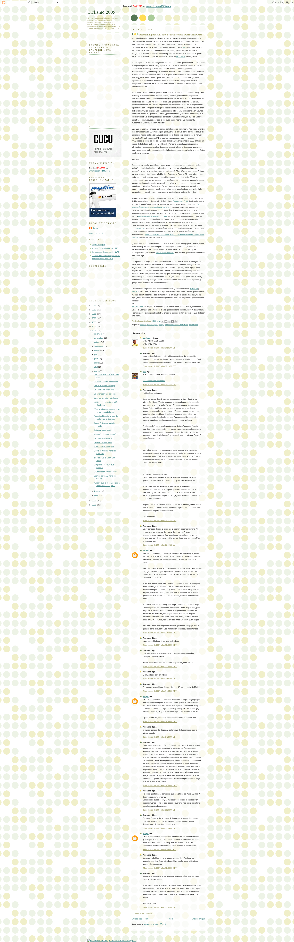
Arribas (143, 325)
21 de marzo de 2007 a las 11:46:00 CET (159, 545)
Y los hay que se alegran (104, 447)
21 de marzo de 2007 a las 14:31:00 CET (160, 679)
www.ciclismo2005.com (158, 6)
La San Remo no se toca (104, 390)
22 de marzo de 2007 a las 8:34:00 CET (159, 850)
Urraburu (194, 289)
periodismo (193, 325)
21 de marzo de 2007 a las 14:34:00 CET (160, 691)
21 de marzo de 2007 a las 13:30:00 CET (160, 645)
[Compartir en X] (169, 321)
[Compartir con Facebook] (172, 321)
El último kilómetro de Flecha (105, 472)
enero (97, 495)
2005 (94, 505)
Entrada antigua (198, 919)
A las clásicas (137, 307)
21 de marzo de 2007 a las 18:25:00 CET (160, 785)
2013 (94, 306)
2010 (94, 318)
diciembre (98, 334)
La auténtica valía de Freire (105, 394)
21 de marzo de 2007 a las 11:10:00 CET (159, 366)
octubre (97, 342)
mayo (96, 363)
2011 (94, 314)
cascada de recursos (165, 252)
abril (96, 367)
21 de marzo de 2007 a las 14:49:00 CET (160, 737)
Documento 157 (138, 228)
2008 (94, 326)
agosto (97, 350)
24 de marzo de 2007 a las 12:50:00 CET (160, 907)
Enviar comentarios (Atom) (155, 924)
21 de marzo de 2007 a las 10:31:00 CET (160, 348)
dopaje (161, 325)
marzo (97, 371)
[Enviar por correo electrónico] (163, 321)
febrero (97, 491)
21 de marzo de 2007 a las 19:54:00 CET (160, 828)
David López (152, 325)
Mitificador (147, 338)
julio (96, 354)
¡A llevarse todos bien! (103, 442)
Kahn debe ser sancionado (154, 381)
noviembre (98, 338)
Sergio (146, 550)
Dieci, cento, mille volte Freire (106, 398)
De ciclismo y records (103, 438)
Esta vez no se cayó (102, 430)
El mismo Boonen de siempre (106, 381)
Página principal (98, 245)
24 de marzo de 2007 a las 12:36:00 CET (160, 868)
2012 (94, 310)
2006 (94, 501)
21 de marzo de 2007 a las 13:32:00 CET (160, 666)
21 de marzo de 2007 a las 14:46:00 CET (160, 722)
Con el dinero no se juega (104, 385)
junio (96, 359)
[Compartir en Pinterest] (175, 321)
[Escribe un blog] (166, 321)
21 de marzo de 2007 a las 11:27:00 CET (159, 521)
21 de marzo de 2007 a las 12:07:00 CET (160, 633)
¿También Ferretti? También (105, 434)
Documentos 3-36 (180, 201)
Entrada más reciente (140, 919)
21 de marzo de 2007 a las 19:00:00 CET (160, 810)
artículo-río (180, 56)
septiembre (99, 346)
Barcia (134, 292)
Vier (144, 371)
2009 (94, 322)
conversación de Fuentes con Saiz (153, 216)
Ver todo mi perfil (96, 233)
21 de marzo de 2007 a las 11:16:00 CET (159, 385)
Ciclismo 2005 (101, 12)
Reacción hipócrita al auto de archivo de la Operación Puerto (170, 34)
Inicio (171, 919)
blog (183, 47)
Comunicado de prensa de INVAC (105, 252)
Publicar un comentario (144, 913)
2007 (94, 330)
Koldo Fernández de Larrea (176, 325)
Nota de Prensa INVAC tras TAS (105, 248)
